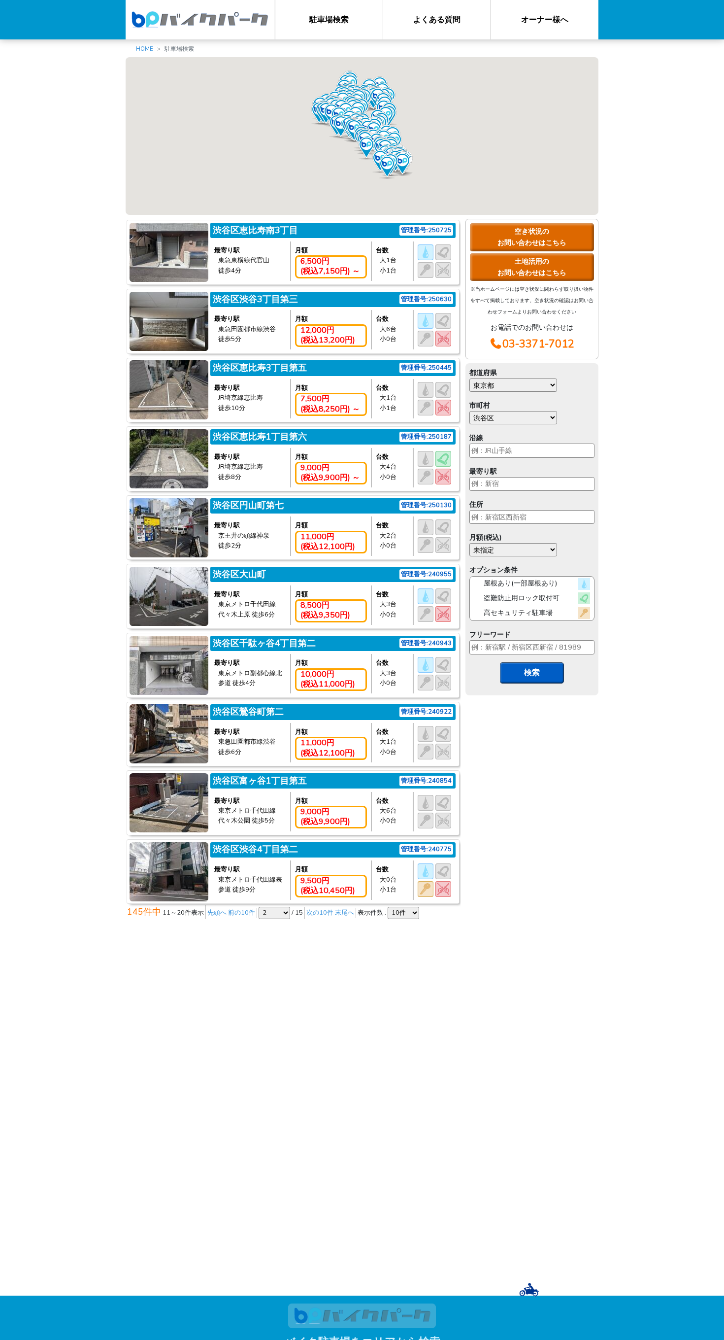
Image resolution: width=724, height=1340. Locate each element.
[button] (402, 164)
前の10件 (241, 912)
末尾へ (344, 912)
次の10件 (319, 912)
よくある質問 (437, 19)
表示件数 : (373, 912)
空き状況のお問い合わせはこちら (531, 236)
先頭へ (217, 912)
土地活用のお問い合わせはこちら (531, 266)
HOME (144, 49)
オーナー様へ (544, 19)
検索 (532, 672)
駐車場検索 (329, 19)
